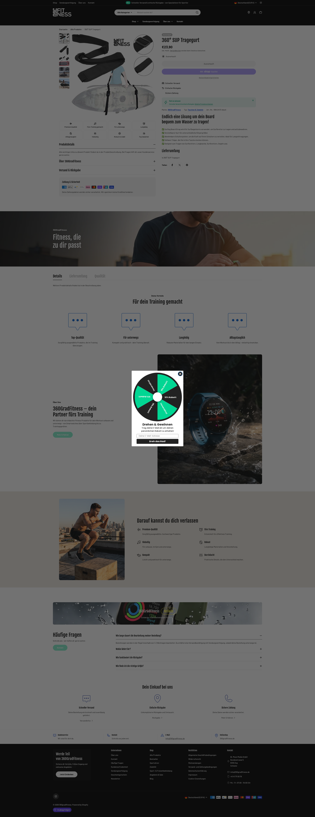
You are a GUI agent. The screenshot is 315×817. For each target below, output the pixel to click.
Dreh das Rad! (157, 441)
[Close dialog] (180, 374)
